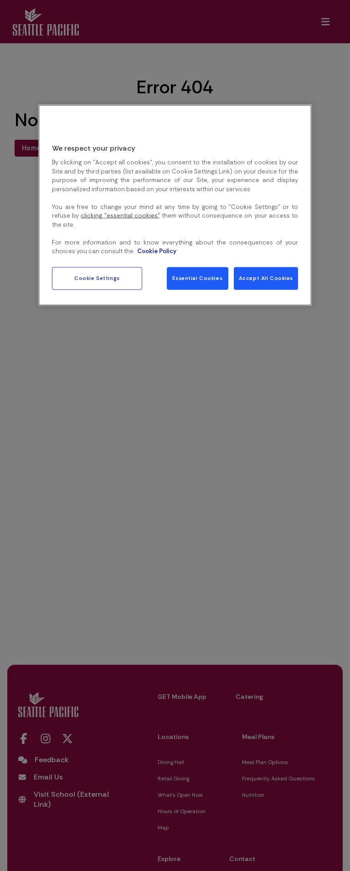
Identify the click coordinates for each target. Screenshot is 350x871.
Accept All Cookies (266, 278)
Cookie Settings (97, 278)
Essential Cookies (197, 278)
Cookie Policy (156, 251)
